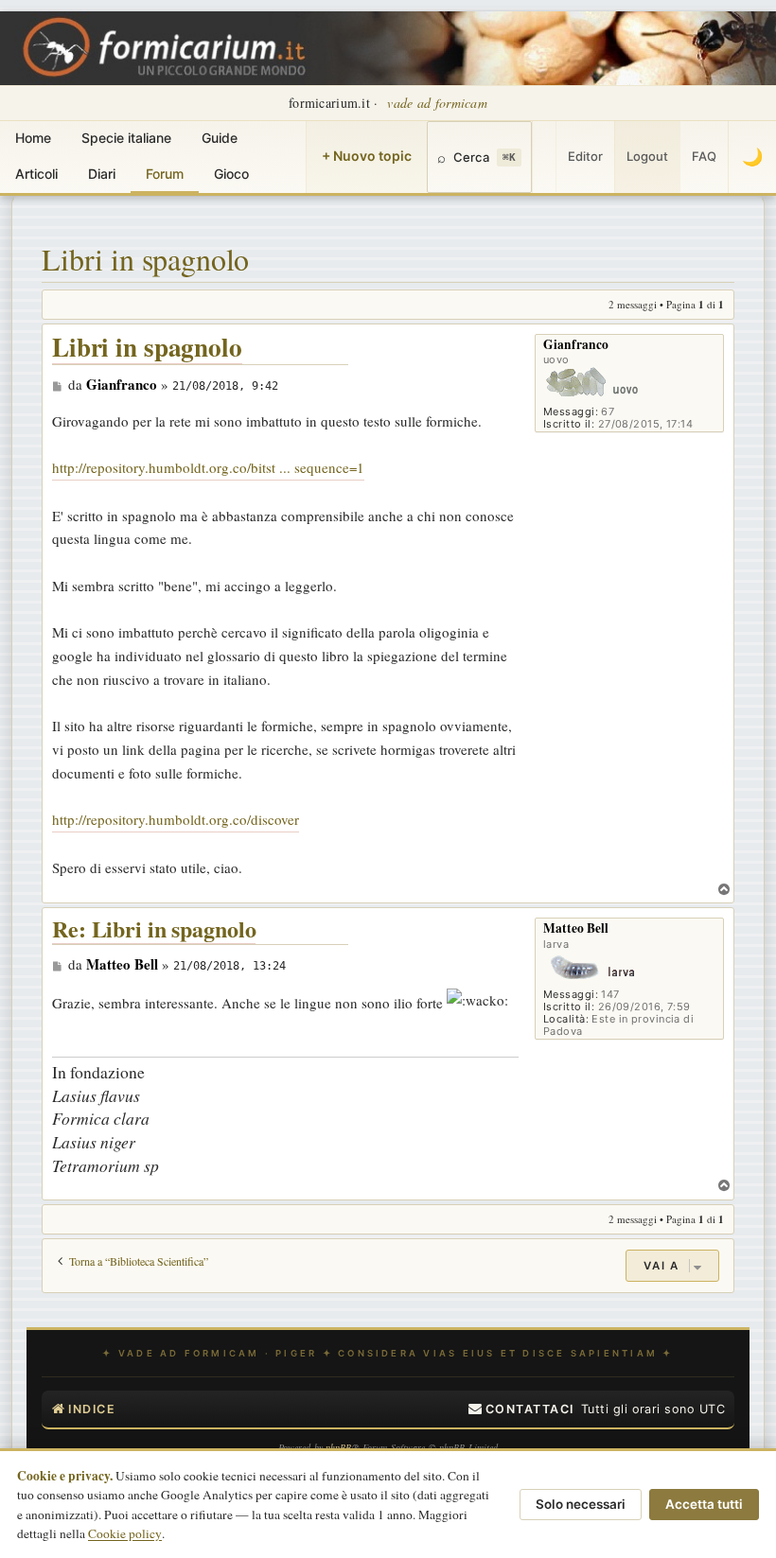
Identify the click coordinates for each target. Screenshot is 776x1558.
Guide (220, 138)
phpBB (339, 1447)
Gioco (231, 174)
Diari (101, 174)
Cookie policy (125, 1533)
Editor (585, 156)
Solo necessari (581, 1504)
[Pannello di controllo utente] (544, 157)
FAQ (704, 156)
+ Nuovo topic (367, 156)
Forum (165, 174)
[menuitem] (521, 1409)
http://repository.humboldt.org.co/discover (175, 819)
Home (33, 138)
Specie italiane (126, 138)
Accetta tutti (704, 1504)
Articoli (36, 174)
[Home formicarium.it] (388, 48)
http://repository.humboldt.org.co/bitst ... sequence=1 (208, 467)
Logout (647, 156)
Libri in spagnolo (145, 258)
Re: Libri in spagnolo (154, 929)
